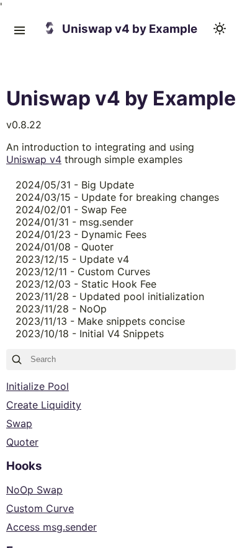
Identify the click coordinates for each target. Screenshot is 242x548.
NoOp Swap (34, 490)
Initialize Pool (37, 386)
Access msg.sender (51, 527)
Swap (19, 423)
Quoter (22, 442)
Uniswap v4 (33, 159)
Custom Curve (40, 508)
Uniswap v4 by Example (129, 29)
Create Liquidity (43, 405)
